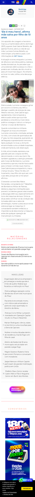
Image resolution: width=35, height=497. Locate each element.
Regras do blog (22, 13)
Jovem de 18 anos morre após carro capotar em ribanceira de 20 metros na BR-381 (16, 255)
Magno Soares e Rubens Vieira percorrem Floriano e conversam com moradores (18, 354)
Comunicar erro (17, 223)
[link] (10, 25)
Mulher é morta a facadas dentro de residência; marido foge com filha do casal (17, 334)
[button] (9, 493)
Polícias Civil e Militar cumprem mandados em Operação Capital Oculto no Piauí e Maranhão (17, 315)
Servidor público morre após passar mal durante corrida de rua (16, 264)
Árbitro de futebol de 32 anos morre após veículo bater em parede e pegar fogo (17, 247)
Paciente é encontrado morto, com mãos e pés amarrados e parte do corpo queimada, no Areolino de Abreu (16, 304)
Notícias (22, 9)
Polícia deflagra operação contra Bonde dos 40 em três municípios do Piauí (18, 293)
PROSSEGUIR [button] (27, 488)
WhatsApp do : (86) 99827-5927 (18, 219)
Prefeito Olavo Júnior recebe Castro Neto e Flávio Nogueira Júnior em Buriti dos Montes (17, 373)
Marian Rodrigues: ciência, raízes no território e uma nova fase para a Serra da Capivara (17, 325)
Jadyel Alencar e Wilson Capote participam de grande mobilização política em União (18, 364)
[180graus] (13, 2)
